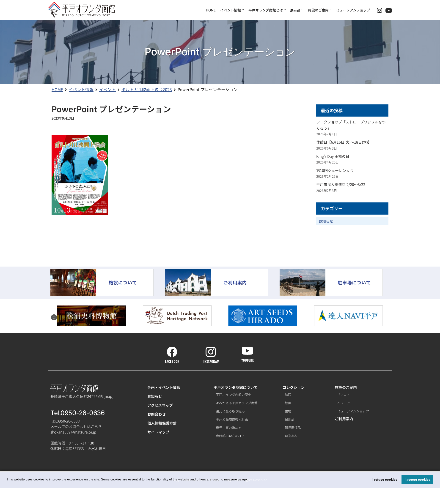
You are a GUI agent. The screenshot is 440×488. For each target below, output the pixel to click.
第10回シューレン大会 (334, 170)
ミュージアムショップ (353, 10)
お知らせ (326, 221)
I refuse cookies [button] (384, 479)
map (108, 396)
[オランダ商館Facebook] (172, 360)
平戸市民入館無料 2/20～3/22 (340, 184)
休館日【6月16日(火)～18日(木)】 (343, 142)
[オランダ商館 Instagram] (211, 360)
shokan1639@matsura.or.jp (73, 432)
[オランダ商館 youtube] (247, 359)
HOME (211, 10)
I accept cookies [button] (417, 479)
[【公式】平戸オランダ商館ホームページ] (81, 10)
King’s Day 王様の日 (332, 156)
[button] (54, 317)
